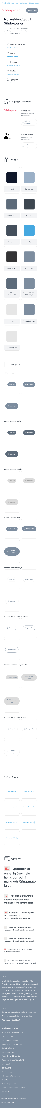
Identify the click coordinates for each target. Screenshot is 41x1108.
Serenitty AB (6, 1080)
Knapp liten (12, 384)
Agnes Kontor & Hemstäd (11, 1056)
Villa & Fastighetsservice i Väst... (13, 1032)
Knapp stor (12, 406)
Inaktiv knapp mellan (29, 677)
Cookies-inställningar (7, 1102)
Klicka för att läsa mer (12, 48)
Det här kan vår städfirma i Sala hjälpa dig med (19, 1012)
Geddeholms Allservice (10, 1040)
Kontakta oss (32, 10)
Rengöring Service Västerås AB (13, 1060)
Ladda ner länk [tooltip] (10, 838)
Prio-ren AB (6, 1092)
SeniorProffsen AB (8, 1048)
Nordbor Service (8, 1052)
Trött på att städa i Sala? (11, 1020)
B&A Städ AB (6, 1068)
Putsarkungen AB (8, 1036)
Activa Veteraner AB (9, 1084)
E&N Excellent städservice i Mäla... (14, 1088)
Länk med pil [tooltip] (28, 791)
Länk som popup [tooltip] (11, 807)
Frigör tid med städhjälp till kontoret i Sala (17, 1016)
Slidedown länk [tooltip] (10, 822)
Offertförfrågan (34, 3)
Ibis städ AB (6, 1064)
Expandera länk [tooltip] (27, 822)
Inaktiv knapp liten (12, 677)
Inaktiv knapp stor (11, 701)
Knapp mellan (29, 384)
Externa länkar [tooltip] (28, 807)
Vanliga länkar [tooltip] (12, 791)
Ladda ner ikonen (28, 146)
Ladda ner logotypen (27, 122)
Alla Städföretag (8, 3)
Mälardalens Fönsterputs (11, 1076)
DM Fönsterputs (7, 1072)
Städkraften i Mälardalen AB (12, 1044)
